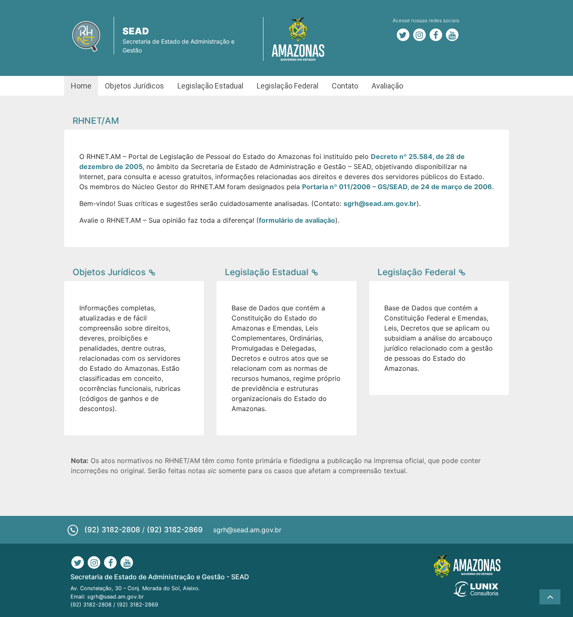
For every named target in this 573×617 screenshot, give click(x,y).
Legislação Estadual (210, 85)
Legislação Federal (287, 85)
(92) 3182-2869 (175, 529)
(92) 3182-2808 (112, 529)
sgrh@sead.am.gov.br (247, 530)
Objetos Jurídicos (134, 85)
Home (81, 85)
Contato (345, 85)
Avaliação (387, 85)
